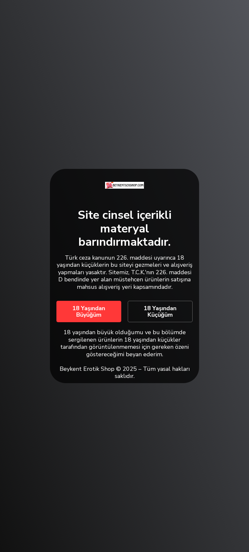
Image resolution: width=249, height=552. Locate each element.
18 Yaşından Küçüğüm (160, 311)
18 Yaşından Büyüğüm (88, 311)
